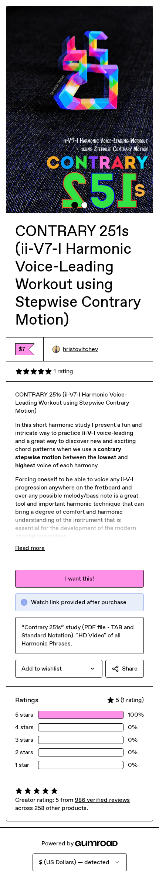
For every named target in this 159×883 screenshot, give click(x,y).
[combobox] (58, 669)
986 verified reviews (102, 799)
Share (130, 668)
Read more (30, 547)
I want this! (79, 578)
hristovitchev (80, 349)
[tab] (74, 205)
